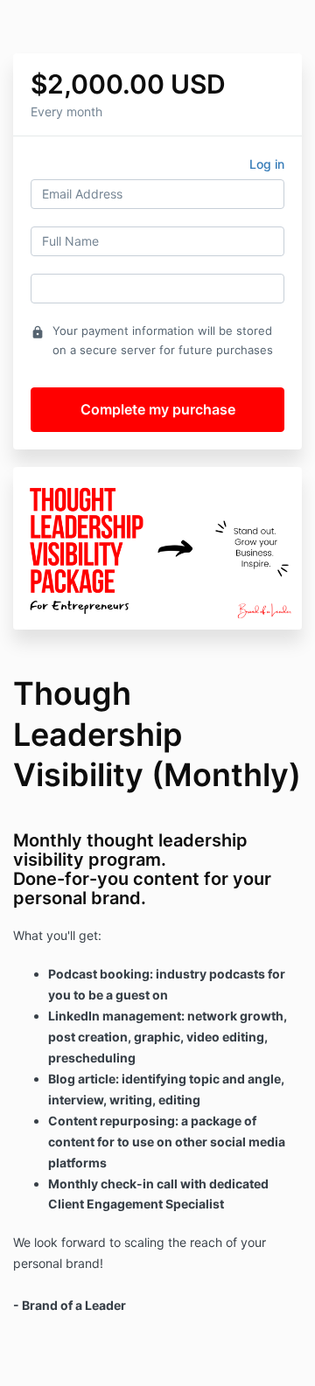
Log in (266, 164)
